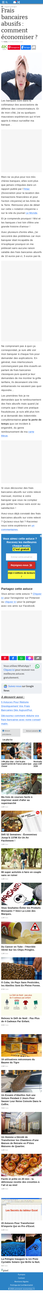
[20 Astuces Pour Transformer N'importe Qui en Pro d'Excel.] (21, 1209)
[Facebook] (13, 658)
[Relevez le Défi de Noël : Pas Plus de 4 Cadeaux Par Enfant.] (21, 1004)
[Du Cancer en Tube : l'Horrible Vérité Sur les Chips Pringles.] (21, 932)
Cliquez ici (9, 669)
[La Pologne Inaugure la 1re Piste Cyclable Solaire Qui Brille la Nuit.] (21, 1244)
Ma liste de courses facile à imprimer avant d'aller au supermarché (16, 800)
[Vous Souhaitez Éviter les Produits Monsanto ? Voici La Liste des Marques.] (21, 893)
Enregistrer (15, 47)
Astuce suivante (32, 731)
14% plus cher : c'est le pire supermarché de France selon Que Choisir (16, 764)
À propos (21, 1274)
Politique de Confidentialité (21, 1285)
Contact (21, 1278)
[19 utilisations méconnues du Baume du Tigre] (21, 1045)
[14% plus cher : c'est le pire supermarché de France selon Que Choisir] (16, 750)
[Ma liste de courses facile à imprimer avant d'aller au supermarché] (21, 783)
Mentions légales (21, 1281)
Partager (26, 47)
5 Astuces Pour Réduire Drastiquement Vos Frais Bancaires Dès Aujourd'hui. (17, 706)
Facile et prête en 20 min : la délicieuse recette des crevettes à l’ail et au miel (20, 1182)
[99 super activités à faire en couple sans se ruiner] (21, 858)
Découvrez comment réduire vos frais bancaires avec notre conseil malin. (20, 719)
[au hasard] (18, 2)
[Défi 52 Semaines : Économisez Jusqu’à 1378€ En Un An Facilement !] (21, 821)
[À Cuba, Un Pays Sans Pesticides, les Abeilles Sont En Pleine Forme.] (21, 968)
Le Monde (31, 213)
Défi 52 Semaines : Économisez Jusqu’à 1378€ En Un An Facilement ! (19, 837)
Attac (27, 189)
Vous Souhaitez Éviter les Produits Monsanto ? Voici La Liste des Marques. (21, 911)
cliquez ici (10, 601)
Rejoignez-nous (20, 565)
